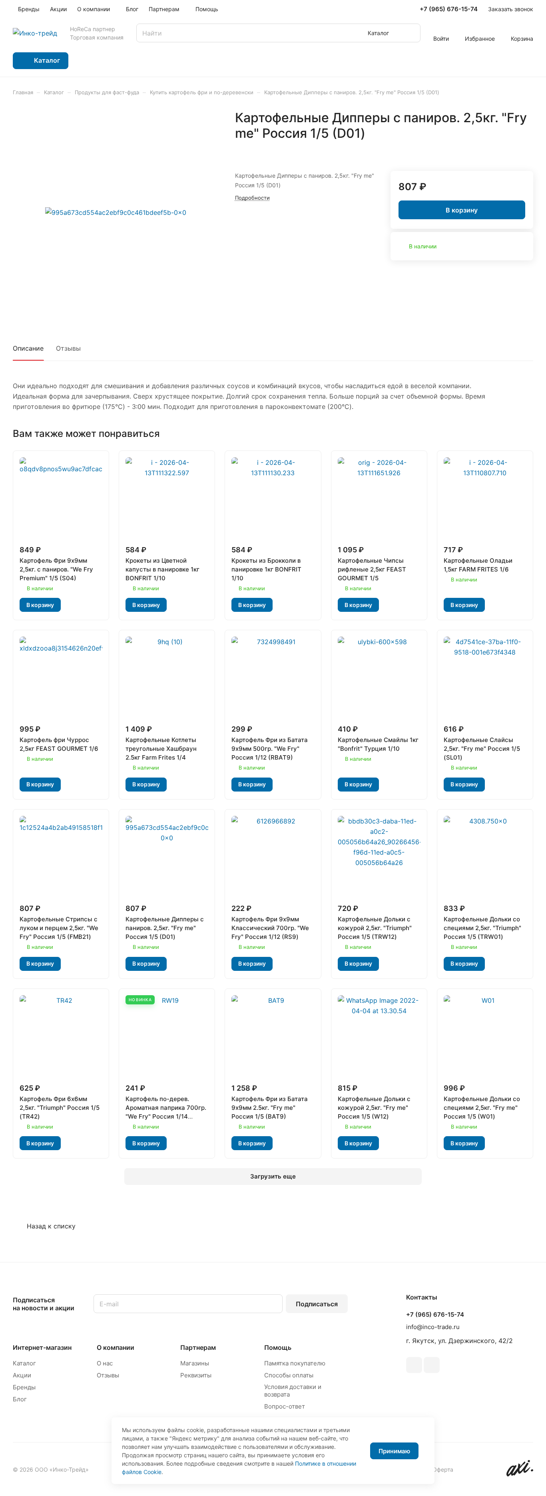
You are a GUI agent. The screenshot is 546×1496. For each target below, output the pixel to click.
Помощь (277, 1347)
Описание (28, 348)
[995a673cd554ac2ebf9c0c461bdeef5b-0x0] (116, 212)
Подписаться (317, 1304)
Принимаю (394, 1451)
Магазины (194, 1363)
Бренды (24, 1387)
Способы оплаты (288, 1375)
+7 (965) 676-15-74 (449, 9)
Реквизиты (195, 1375)
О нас (105, 1363)
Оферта (442, 1469)
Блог (20, 1399)
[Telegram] (414, 1365)
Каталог (24, 1363)
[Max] (432, 1365)
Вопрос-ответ (284, 1406)
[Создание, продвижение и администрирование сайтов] (519, 1474)
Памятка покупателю (294, 1363)
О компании (115, 1347)
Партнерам (198, 1347)
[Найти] (410, 33)
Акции (22, 1375)
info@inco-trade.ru (433, 1327)
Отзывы (68, 348)
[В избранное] (508, 150)
